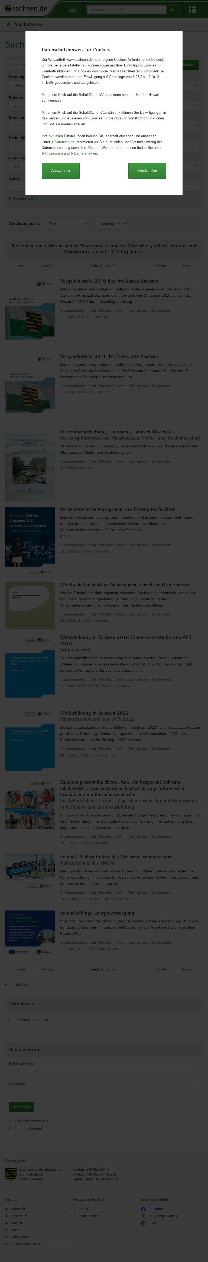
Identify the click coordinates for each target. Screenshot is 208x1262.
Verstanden (147, 170)
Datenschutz (64, 142)
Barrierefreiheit (85, 153)
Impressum (54, 153)
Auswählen (60, 170)
